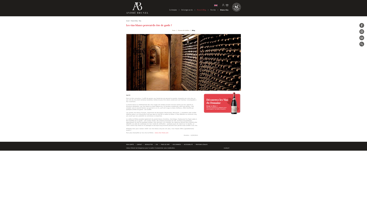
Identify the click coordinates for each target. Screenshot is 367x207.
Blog (193, 30)
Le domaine (173, 10)
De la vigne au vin (187, 10)
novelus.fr (226, 148)
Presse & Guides (183, 30)
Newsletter (149, 144)
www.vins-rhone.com (161, 132)
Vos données (177, 144)
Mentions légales (201, 144)
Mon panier (227, 5)
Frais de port (165, 144)
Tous (173, 30)
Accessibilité (188, 144)
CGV (157, 144)
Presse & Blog (201, 10)
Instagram (361, 31)
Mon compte (223, 5)
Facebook (361, 25)
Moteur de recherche (361, 44)
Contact (361, 37)
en (215, 5)
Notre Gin (224, 10)
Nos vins (213, 10)
